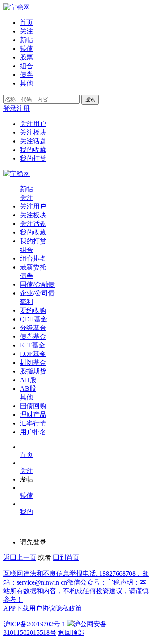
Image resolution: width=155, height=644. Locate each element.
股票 (26, 57)
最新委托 (33, 267)
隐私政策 (68, 608)
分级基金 (33, 327)
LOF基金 (33, 353)
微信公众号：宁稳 (93, 582)
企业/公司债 (37, 293)
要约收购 (33, 310)
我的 (26, 511)
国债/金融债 (37, 284)
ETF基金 (32, 345)
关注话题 (33, 141)
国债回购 (33, 405)
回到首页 (66, 557)
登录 (10, 108)
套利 (26, 301)
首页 (26, 22)
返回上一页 (19, 557)
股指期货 (33, 371)
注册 (23, 108)
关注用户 (33, 123)
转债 (26, 48)
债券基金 (33, 336)
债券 (26, 74)
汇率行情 (33, 423)
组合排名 (33, 258)
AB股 (28, 388)
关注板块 (33, 132)
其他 (26, 83)
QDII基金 (33, 319)
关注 (26, 31)
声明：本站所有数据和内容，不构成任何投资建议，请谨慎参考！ (76, 591)
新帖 (26, 39)
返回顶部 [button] (71, 632)
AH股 (28, 379)
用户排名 (33, 431)
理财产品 (33, 414)
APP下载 (16, 608)
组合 (26, 65)
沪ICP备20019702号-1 (34, 623)
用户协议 (42, 608)
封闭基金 (33, 362)
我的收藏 (33, 149)
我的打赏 (33, 158)
